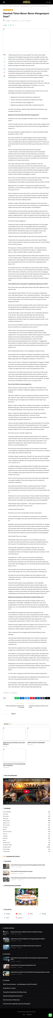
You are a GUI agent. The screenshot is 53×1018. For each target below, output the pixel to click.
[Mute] (46, 803)
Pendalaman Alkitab (8, 9)
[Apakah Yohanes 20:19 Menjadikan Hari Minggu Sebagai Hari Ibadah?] (6, 940)
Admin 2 (8, 20)
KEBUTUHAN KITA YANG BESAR (36, 742)
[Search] (49, 2)
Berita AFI (5, 827)
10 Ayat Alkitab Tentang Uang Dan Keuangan (22, 871)
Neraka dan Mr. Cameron (9, 988)
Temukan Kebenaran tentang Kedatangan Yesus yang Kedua (14, 764)
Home (24, 1014)
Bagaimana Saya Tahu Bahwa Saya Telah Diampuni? (14, 743)
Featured (5, 833)
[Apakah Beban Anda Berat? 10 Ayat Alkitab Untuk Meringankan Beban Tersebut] (6, 973)
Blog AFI (5, 829)
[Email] (4, 76)
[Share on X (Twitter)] (13, 25)
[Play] (5, 803)
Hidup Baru (5, 836)
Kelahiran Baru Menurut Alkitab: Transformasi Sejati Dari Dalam (26, 932)
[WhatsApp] (4, 58)
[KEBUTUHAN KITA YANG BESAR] (38, 734)
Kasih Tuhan (6, 692)
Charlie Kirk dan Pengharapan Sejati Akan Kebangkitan (16, 1003)
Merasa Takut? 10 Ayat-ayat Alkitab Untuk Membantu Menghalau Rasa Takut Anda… (29, 958)
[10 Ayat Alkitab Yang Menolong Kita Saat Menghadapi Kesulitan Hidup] (6, 866)
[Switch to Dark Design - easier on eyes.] (47, 2)
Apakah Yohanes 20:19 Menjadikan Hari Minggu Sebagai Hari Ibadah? (28, 938)
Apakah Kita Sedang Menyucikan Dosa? (12, 996)
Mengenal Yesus (6, 842)
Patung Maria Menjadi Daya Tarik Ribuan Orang (14, 992)
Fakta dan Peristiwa (7, 831)
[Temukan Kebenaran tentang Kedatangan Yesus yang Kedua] (14, 755)
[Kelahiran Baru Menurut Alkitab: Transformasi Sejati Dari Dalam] (6, 933)
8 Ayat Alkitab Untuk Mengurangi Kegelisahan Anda (23, 965)
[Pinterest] (4, 72)
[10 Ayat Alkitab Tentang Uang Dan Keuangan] (6, 872)
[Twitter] (4, 65)
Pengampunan (14, 692)
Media (4, 840)
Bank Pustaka (6, 816)
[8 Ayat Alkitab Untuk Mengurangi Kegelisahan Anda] (6, 966)
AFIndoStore (29, 1014)
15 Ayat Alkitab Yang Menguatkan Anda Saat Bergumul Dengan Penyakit (28, 877)
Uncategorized (6, 851)
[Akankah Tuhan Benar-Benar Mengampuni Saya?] (26, 40)
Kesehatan (5, 838)
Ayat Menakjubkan (7, 811)
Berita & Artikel (6, 825)
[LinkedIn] (4, 69)
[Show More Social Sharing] (16, 25)
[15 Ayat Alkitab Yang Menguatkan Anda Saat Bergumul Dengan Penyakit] (6, 879)
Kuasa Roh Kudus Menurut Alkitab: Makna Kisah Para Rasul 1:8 (26, 945)
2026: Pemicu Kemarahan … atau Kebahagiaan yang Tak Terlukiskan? (20, 984)
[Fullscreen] (48, 803)
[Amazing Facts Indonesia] (26, 2)
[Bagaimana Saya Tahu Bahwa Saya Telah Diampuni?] (14, 734)
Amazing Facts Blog (13, 856)
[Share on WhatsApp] (9, 25)
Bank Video (5, 818)
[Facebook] (4, 62)
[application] (26, 791)
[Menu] (4, 2)
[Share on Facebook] (11, 25)
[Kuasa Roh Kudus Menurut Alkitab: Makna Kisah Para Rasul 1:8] (6, 947)
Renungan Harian (7, 847)
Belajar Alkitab (6, 820)
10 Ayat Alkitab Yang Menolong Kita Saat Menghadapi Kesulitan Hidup (28, 865)
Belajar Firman (6, 822)
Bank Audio (5, 814)
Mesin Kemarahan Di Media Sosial (11, 999)
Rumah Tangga (6, 849)
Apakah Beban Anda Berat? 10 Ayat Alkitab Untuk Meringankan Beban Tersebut (30, 972)
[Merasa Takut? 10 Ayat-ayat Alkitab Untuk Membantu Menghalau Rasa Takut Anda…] (6, 959)
